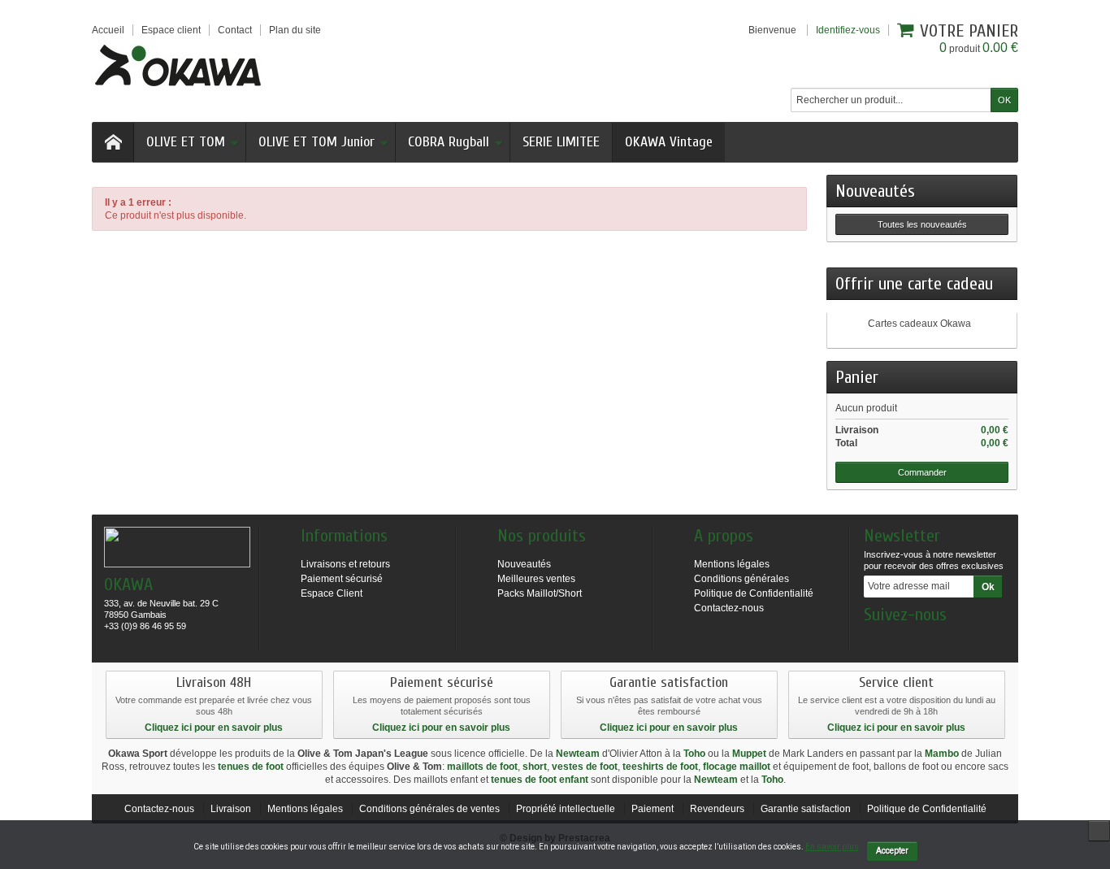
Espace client (171, 30)
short (534, 766)
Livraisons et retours (345, 564)
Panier (856, 377)
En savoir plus (832, 846)
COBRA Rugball (448, 141)
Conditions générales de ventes (429, 809)
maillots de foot (482, 766)
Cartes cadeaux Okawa (919, 323)
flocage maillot (736, 766)
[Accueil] (113, 142)
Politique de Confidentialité (753, 593)
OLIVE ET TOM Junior (316, 141)
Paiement (652, 809)
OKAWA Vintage (669, 141)
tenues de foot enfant (539, 779)
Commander (922, 472)
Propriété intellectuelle (565, 809)
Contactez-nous (729, 608)
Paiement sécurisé (342, 578)
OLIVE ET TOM (185, 141)
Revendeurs (717, 809)
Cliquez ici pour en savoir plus (214, 727)
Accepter (892, 850)
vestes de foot (585, 766)
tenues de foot (251, 766)
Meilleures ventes (536, 578)
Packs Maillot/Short (539, 593)
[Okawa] (178, 65)
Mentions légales (732, 564)
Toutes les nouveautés (922, 224)
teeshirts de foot (660, 766)
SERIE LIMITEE (561, 141)
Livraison (230, 809)
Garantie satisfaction (806, 809)
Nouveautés (875, 191)
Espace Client (331, 593)
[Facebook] (875, 639)
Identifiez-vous (848, 30)
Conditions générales (741, 578)
